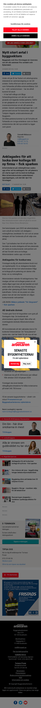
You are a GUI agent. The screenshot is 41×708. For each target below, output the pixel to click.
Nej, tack (26, 364)
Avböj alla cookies (21, 36)
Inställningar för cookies (20, 24)
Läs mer (21, 17)
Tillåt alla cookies (20, 30)
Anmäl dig (15, 364)
